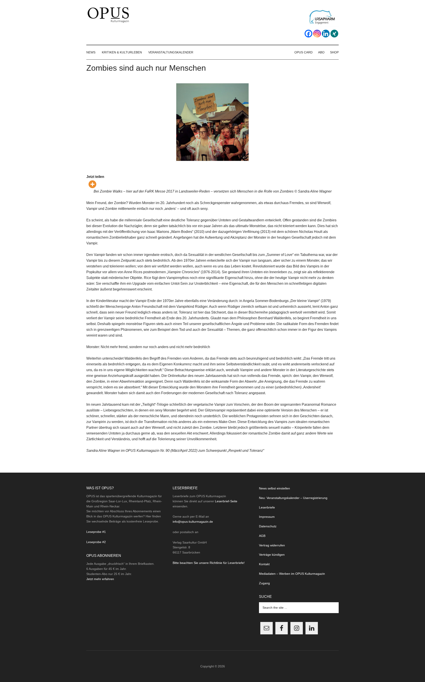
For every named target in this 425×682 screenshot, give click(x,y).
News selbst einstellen (274, 488)
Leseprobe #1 (96, 532)
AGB (262, 536)
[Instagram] (317, 33)
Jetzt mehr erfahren (100, 579)
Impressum (267, 516)
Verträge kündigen (272, 554)
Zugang (264, 583)
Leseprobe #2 (96, 542)
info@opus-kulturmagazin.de (193, 521)
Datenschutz (267, 526)
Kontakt (264, 564)
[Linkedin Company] (326, 33)
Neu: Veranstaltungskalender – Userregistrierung (293, 498)
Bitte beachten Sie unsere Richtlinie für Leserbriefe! (209, 563)
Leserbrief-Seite (226, 501)
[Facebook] (308, 33)
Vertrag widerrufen (272, 545)
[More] (92, 184)
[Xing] (334, 33)
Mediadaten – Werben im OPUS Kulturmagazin (292, 573)
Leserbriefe (267, 507)
